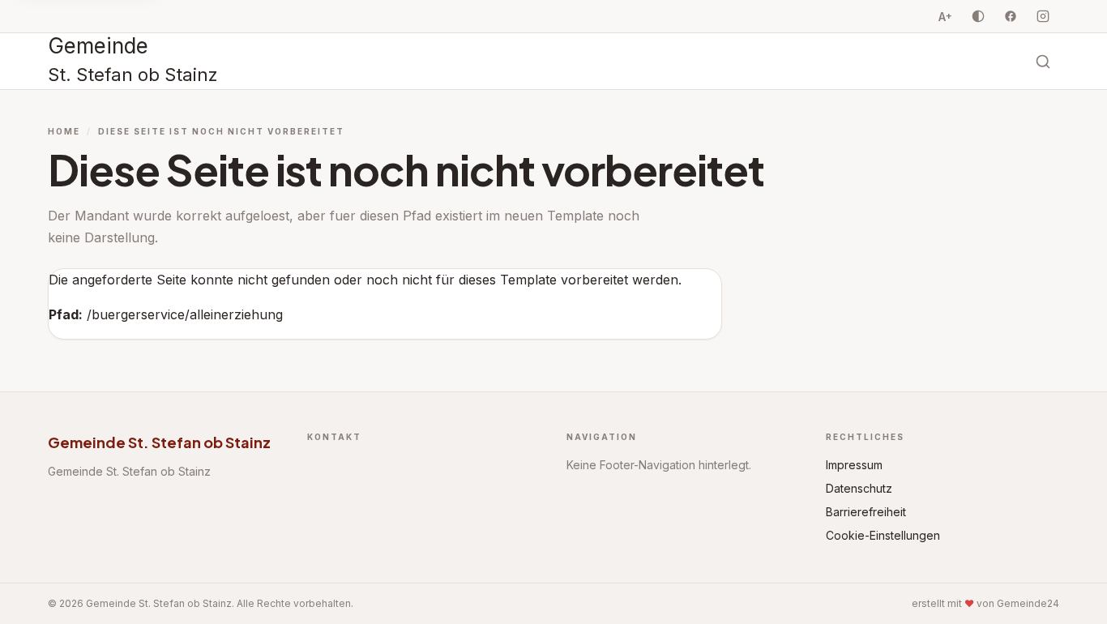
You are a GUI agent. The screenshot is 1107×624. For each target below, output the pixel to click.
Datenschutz (859, 488)
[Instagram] (1043, 16)
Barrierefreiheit (866, 512)
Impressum (854, 465)
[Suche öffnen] (1043, 61)
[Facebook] (1010, 16)
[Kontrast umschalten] (978, 16)
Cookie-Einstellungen (883, 535)
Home (64, 131)
